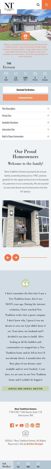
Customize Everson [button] (26, 97)
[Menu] (46, 4)
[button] (38, 8)
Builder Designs (35, 443)
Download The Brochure (25, 89)
